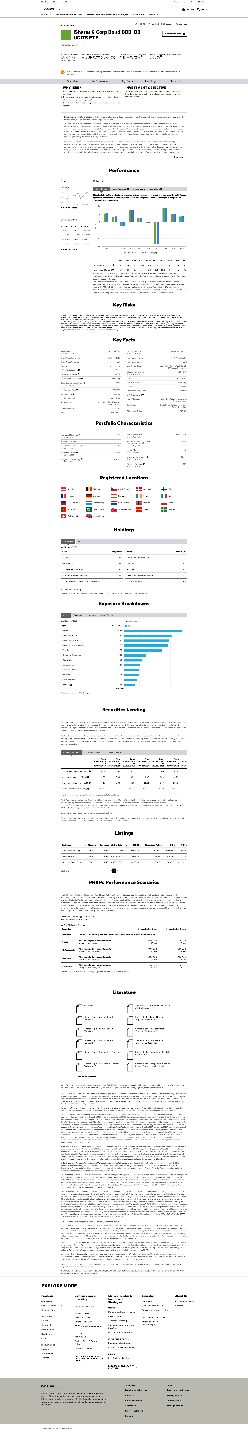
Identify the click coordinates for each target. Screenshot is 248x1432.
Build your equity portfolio (120, 1333)
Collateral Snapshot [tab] (93, 752)
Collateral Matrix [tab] (114, 752)
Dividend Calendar (84, 1349)
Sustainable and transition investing (121, 1326)
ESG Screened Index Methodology (117, 1110)
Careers (129, 1416)
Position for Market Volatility (121, 1348)
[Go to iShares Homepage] (51, 9)
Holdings (150, 81)
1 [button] (114, 871)
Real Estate (46, 1334)
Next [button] (117, 870)
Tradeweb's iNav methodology (150, 1323)
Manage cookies (175, 1406)
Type (64, 625)
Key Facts (127, 81)
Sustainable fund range (119, 1343)
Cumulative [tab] (155, 189)
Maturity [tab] (92, 615)
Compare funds (48, 1310)
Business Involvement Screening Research (85, 1110)
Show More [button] (119, 689)
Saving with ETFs (83, 1318)
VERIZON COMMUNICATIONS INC (141, 558)
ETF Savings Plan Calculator (88, 1326)
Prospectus (168, 24)
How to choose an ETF (153, 1306)
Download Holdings (73, 590)
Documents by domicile (153, 1318)
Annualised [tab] (138, 189)
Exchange (66, 845)
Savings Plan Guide (84, 1322)
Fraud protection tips (136, 1390)
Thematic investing (117, 1321)
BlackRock (45, 2)
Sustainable (47, 1354)
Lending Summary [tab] (71, 752)
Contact (179, 1306)
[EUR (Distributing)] (72, 45)
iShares (56, 2)
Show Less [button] (178, 157)
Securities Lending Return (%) (75, 771)
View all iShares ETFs (51, 1306)
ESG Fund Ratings (154, 1108)
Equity (44, 1321)
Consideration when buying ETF (155, 1311)
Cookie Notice (174, 1401)
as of (63, 925)
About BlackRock (133, 1401)
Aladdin (65, 2)
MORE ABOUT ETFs (84, 1307)
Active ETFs (80, 1337)
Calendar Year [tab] (102, 189)
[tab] (75, 196)
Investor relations (134, 1411)
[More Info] (142, 56)
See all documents (87, 1077)
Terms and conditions (178, 1390)
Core (43, 1338)
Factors (45, 1349)
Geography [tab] (78, 615)
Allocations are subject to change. (75, 693)
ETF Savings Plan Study (119, 1358)
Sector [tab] (66, 615)
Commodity (47, 1325)
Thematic (46, 1358)
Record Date (65, 226)
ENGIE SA (66, 558)
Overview (72, 81)
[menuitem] (46, 14)
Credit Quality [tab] (107, 615)
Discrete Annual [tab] (120, 189)
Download (183, 24)
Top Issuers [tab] (68, 541)
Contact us (130, 1406)
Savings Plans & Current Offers (86, 1342)
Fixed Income (48, 1330)
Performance (100, 81)
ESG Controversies (140, 1110)
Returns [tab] (98, 181)
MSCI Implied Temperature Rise (162, 1110)
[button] (198, 9)
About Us (129, 1395)
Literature (175, 81)
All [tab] (79, 541)
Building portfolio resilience (121, 1312)
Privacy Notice (174, 1395)
